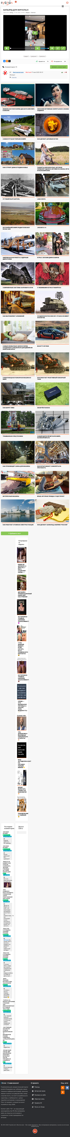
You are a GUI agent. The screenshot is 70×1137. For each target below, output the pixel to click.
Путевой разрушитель (11, 199)
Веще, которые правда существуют (50, 496)
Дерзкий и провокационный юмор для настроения (22, 594)
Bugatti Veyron (43, 346)
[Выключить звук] (37, 48)
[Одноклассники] (7, 61)
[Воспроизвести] (6, 48)
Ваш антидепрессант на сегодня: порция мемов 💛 (22, 763)
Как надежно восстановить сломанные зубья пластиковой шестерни (8, 894)
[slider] (20, 48)
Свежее (33, 12)
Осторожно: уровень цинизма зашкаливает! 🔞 (22, 678)
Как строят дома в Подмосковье (15, 167)
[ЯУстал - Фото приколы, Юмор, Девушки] (7, 2)
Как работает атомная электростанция (18, 524)
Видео (28, 12)
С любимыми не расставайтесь (49, 287)
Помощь (37, 1087)
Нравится (43, 61)
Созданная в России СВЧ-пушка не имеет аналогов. (53, 316)
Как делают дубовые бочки (47, 139)
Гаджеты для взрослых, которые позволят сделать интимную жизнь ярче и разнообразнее (53, 169)
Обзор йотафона (43, 407)
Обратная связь (39, 1099)
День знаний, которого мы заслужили (7, 981)
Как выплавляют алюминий (13, 316)
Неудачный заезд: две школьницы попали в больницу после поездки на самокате (7, 1055)
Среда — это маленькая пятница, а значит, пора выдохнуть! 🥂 (22, 707)
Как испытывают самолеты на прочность (49, 467)
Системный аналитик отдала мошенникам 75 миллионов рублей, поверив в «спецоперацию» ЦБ (9, 1034)
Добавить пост (15, 533)
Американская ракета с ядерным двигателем (15, 258)
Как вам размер (6, 832)
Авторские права (40, 1091)
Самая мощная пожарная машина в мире (17, 378)
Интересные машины (11, 496)
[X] (9, 61)
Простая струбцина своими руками (6, 931)
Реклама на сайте (40, 1095)
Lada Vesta (41, 199)
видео (26, 56)
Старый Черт (7, 1010)
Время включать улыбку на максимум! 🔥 (22, 790)
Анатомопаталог (18, 72)
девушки (33, 56)
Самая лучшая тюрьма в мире (14, 139)
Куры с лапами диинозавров (48, 257)
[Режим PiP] (57, 48)
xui (5, 873)
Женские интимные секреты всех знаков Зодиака (53, 109)
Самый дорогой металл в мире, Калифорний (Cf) (49, 436)
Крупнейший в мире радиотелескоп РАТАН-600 (16, 228)
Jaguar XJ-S (41, 227)
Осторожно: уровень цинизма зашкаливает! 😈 (22, 620)
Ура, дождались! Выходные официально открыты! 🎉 (22, 736)
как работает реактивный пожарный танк (51, 378)
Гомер (5, 959)
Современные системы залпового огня (18, 287)
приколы (42, 56)
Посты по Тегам (39, 1107)
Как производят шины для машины (16, 466)
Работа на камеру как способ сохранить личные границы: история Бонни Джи (7, 867)
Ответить (14, 77)
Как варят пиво (8, 407)
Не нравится (60, 61)
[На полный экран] (63, 48)
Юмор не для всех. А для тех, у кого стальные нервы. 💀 (22, 568)
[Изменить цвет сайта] (15, 2)
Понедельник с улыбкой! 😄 (22, 815)
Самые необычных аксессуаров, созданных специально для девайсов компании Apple (17, 347)
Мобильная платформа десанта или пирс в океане (19, 109)
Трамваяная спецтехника (13, 436)
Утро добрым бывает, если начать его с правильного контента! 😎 (22, 649)
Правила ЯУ (38, 1103)
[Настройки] (52, 48)
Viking (11, 12)
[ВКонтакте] (4, 61)
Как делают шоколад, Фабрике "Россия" (52, 524)
